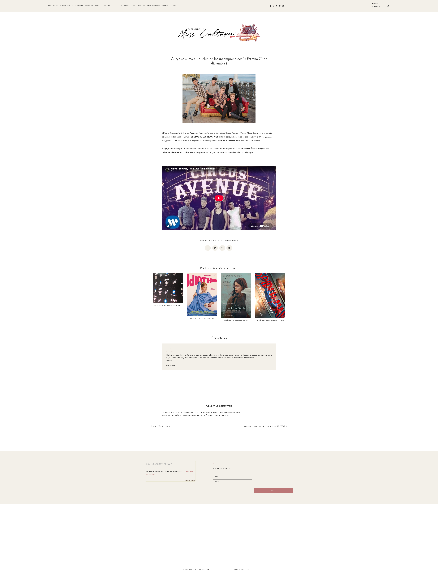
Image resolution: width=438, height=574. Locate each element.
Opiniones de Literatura (83, 6)
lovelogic (245, 569)
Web (49, 6)
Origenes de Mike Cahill (161, 427)
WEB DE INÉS (176, 6)
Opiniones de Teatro (151, 6)
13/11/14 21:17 (170, 351)
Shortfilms (117, 6)
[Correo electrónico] (229, 248)
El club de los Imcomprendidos (220, 241)
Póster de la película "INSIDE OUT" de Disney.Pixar (265, 427)
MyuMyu (169, 349)
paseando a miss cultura (200, 569)
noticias (235, 241)
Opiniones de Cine (102, 6)
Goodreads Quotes (190, 480)
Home (55, 6)
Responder (170, 365)
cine (206, 241)
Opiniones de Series (132, 6)
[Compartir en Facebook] (208, 248)
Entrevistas (65, 6)
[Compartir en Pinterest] (222, 248)
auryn (202, 241)
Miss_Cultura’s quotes (159, 464)
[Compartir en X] (215, 248)
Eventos (165, 6)
